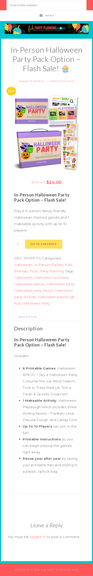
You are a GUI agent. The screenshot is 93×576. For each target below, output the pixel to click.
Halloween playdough (56, 297)
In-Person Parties (49, 265)
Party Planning (52, 271)
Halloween (23, 265)
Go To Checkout (44, 244)
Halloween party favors (33, 290)
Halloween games (29, 284)
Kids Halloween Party (32, 303)
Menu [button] (49, 15)
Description (28, 317)
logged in (38, 537)
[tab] (28, 316)
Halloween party (60, 284)
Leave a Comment (61, 81)
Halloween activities (51, 278)
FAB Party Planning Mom (46, 29)
